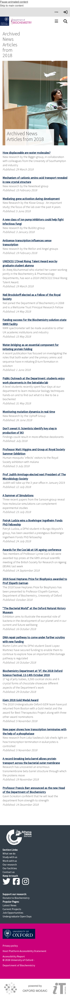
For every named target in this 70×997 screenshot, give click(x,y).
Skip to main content (11, 5)
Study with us (10, 857)
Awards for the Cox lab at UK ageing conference (32, 550)
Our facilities (10, 868)
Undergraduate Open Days (17, 916)
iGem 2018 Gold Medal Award (20, 700)
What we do (9, 853)
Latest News (9, 905)
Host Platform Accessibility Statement (24, 951)
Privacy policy (10, 945)
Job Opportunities (13, 912)
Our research (10, 864)
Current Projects (12, 909)
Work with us (10, 860)
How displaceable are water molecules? (26, 152)
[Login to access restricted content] (65, 12)
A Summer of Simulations (18, 495)
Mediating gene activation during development (31, 198)
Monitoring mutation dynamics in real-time (29, 411)
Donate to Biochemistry (16, 897)
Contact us (9, 872)
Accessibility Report (14, 956)
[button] (56, 12)
